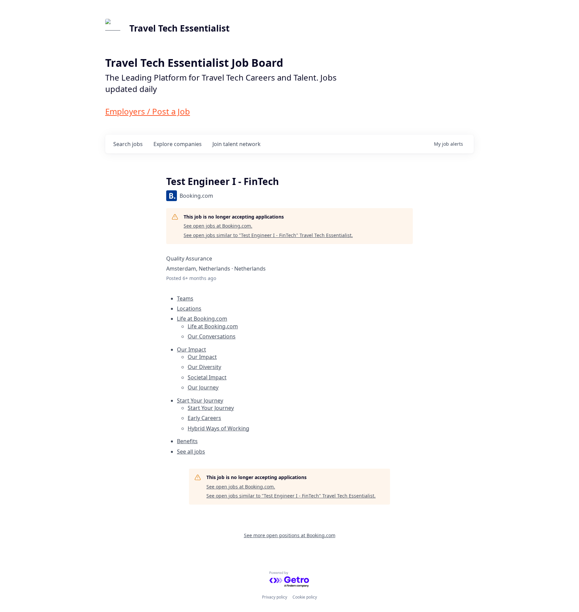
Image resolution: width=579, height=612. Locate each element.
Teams (185, 298)
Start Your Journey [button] (200, 400)
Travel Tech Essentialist (179, 28)
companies (177, 144)
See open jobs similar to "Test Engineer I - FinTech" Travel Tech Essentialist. (268, 235)
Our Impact (202, 357)
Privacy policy (274, 597)
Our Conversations (212, 336)
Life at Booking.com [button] (202, 318)
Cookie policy (305, 597)
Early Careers (204, 418)
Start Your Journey (211, 408)
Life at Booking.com (213, 326)
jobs (128, 144)
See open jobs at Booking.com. (218, 226)
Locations (189, 308)
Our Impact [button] (191, 349)
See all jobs (191, 451)
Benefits (187, 441)
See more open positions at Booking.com (289, 535)
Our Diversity (204, 367)
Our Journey (203, 387)
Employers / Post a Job (147, 111)
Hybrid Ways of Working (218, 428)
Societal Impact (207, 377)
